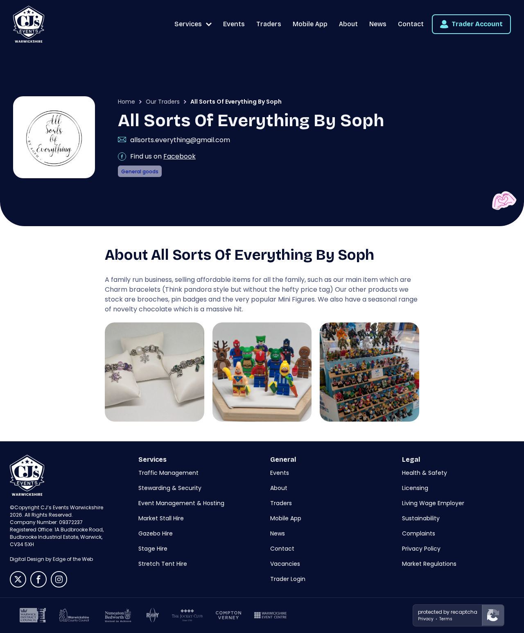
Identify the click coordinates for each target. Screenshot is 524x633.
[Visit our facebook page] (38, 579)
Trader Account (477, 24)
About (348, 24)
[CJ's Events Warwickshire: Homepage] (28, 24)
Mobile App (310, 24)
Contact (411, 24)
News (377, 24)
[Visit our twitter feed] (18, 579)
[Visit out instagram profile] (59, 579)
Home (126, 102)
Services (188, 24)
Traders (268, 24)
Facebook (179, 156)
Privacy (426, 619)
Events (234, 24)
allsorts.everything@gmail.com (180, 140)
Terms (445, 619)
